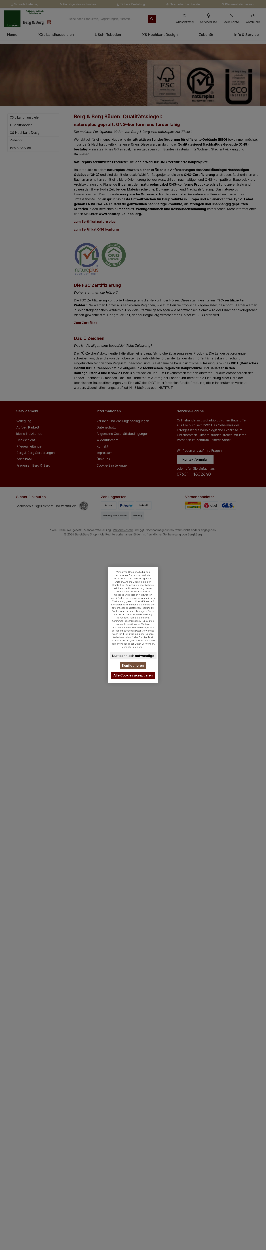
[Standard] (193, 505)
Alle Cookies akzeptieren (133, 675)
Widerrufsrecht (107, 440)
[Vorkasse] (109, 505)
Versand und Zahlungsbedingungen (122, 421)
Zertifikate (24, 459)
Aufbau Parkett (27, 427)
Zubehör (16, 140)
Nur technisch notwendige (133, 656)
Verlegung (23, 421)
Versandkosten (123, 530)
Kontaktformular (195, 459)
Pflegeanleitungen (29, 446)
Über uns (103, 459)
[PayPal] (126, 505)
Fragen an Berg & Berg (33, 465)
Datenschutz (106, 427)
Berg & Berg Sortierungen (35, 453)
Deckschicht (25, 440)
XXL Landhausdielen (25, 117)
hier (145, 637)
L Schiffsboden (21, 125)
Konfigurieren (133, 665)
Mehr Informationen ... (133, 647)
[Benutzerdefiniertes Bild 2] (228, 505)
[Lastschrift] (144, 505)
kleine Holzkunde (29, 434)
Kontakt (102, 446)
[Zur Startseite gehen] (27, 18)
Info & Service (20, 148)
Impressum (104, 453)
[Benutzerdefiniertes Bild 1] (210, 505)
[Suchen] (152, 19)
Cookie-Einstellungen (112, 465)
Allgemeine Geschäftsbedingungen (122, 434)
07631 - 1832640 (194, 474)
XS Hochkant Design (25, 132)
